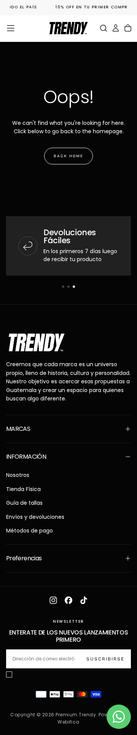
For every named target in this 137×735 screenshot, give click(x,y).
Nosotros (17, 475)
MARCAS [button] (18, 428)
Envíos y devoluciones (35, 517)
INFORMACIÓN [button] (26, 456)
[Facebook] (68, 600)
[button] (10, 28)
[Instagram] (53, 600)
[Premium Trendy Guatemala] (36, 343)
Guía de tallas (24, 503)
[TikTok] (83, 600)
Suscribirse (105, 659)
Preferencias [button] (23, 558)
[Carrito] (127, 28)
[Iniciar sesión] (115, 28)
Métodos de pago (29, 530)
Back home (68, 156)
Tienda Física (23, 489)
